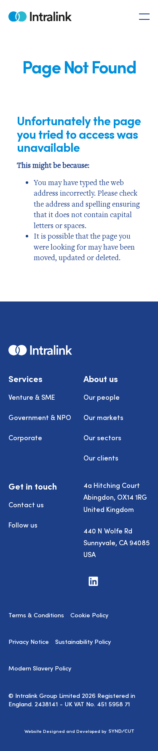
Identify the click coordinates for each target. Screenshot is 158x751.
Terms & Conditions (36, 615)
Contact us (26, 504)
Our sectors (102, 437)
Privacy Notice (28, 641)
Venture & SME (31, 396)
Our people (101, 396)
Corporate (25, 437)
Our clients (100, 457)
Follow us (22, 524)
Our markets (103, 417)
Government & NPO (39, 417)
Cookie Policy (89, 615)
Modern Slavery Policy (39, 668)
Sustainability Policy (83, 641)
